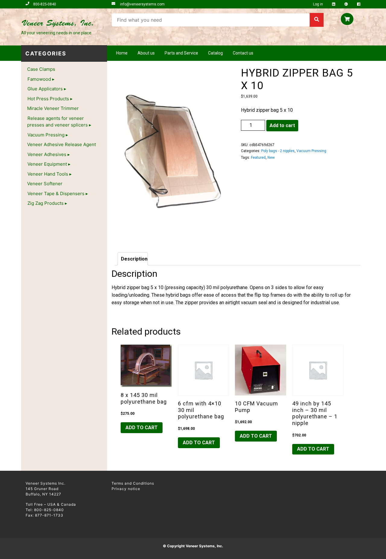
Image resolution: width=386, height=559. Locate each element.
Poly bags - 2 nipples (278, 151)
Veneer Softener (44, 183)
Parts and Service (181, 53)
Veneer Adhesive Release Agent (61, 144)
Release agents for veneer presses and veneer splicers (57, 121)
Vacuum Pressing (46, 135)
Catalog (215, 53)
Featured (258, 157)
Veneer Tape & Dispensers (55, 193)
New (271, 157)
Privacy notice (126, 488)
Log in (318, 4)
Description (134, 259)
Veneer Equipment (47, 164)
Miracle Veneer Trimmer (53, 108)
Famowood (39, 79)
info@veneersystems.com (142, 4)
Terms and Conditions (133, 483)
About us (146, 53)
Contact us (243, 53)
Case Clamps (41, 69)
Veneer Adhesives (46, 154)
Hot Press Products (48, 98)
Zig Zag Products (45, 203)
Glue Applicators (45, 89)
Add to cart (282, 125)
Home (122, 53)
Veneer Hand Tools (47, 174)
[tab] (133, 258)
